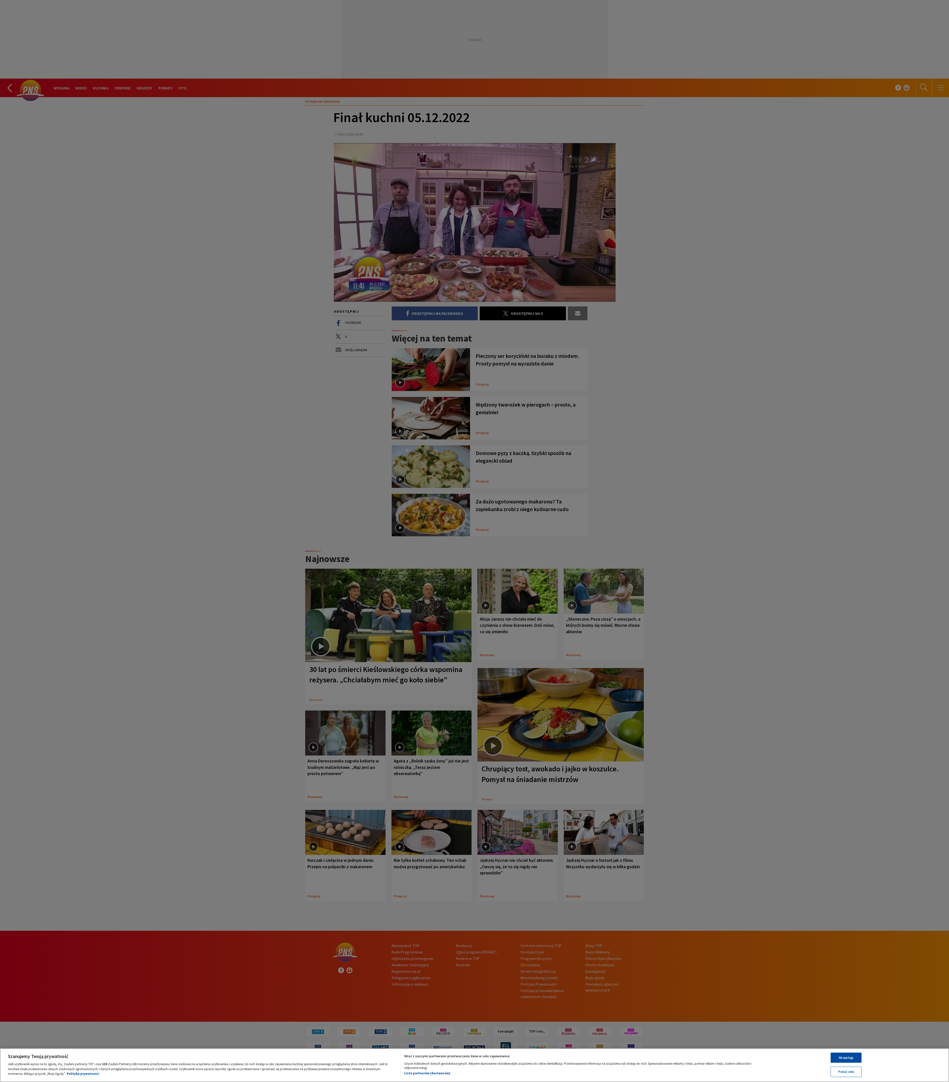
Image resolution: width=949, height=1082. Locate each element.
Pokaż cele (846, 1072)
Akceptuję (846, 1058)
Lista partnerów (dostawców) (427, 1073)
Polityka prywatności (83, 1074)
